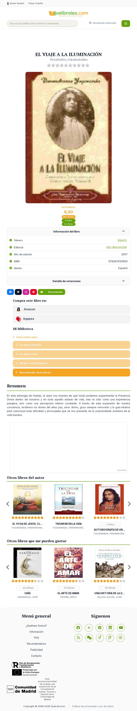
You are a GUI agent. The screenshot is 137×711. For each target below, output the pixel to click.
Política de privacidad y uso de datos (93, 706)
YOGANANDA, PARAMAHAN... (27, 527)
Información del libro (66, 231)
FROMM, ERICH (68, 597)
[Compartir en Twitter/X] (18, 292)
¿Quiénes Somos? (36, 625)
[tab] (68, 232)
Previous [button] (8, 503)
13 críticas (69, 587)
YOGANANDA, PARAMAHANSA (69, 59)
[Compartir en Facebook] (10, 292)
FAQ (36, 637)
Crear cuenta (36, 3)
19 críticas (110, 587)
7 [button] (79, 602)
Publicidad (36, 649)
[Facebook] (78, 628)
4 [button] (63, 602)
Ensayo (122, 240)
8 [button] (84, 602)
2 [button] (68, 538)
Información (36, 631)
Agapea (28, 319)
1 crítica (110, 524)
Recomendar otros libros (35, 372)
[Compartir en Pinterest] (33, 292)
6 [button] (74, 602)
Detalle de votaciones (67, 281)
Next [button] (129, 503)
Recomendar (55, 292)
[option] (27, 506)
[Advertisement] (72, 40)
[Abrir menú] (125, 23)
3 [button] (74, 538)
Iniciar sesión (17, 3)
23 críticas (28, 587)
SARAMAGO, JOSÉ (27, 597)
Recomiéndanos (36, 643)
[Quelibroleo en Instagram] (26, 292)
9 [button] (90, 602)
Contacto (36, 655)
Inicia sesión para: (26, 337)
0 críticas (68, 224)
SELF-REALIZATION (116, 247)
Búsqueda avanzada (104, 22)
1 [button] (63, 538)
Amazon (29, 309)
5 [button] (68, 602)
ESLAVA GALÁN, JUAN (109, 597)
